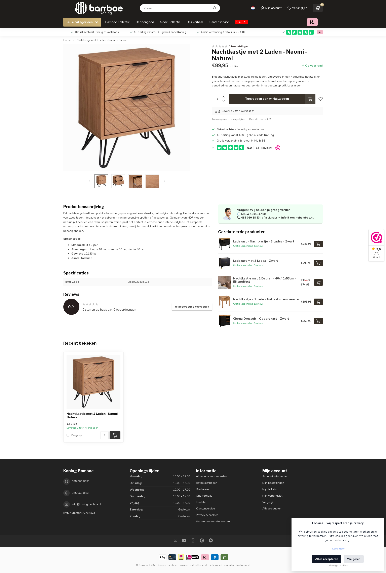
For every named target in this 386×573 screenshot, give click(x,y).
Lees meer (338, 548)
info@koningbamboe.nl (297, 218)
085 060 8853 (80, 481)
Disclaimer (202, 489)
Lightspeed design (220, 565)
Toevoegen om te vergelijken (228, 119)
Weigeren (353, 559)
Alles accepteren (326, 559)
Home (67, 40)
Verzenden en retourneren (213, 521)
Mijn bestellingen (273, 483)
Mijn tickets (269, 489)
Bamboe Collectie (117, 22)
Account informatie (274, 476)
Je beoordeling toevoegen (192, 307)
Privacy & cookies (207, 515)
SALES (241, 22)
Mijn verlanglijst (272, 496)
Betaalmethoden (206, 483)
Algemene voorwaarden (211, 476)
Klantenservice (219, 22)
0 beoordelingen (238, 46)
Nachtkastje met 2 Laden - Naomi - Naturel (102, 40)
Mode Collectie (170, 22)
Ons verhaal (195, 22)
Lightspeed (200, 565)
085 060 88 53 (250, 218)
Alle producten (271, 508)
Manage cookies (338, 565)
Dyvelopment (242, 565)
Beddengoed (145, 22)
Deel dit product (259, 119)
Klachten (201, 502)
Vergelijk (76, 435)
